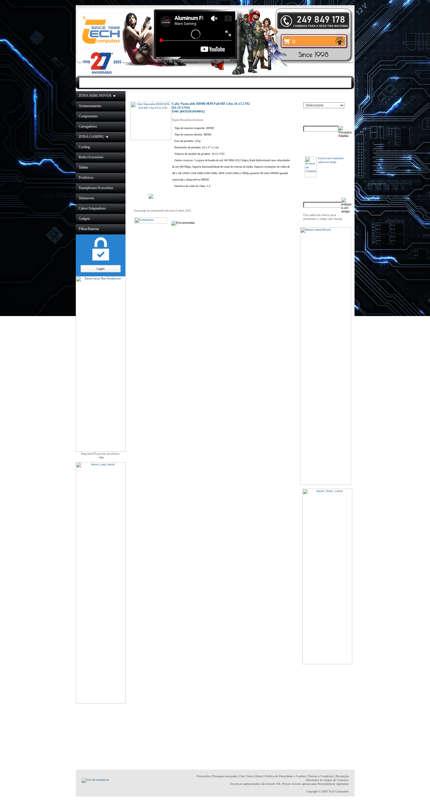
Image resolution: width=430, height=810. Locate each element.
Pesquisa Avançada (225, 776)
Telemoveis (86, 198)
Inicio (157, 96)
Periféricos (86, 178)
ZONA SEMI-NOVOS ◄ (97, 96)
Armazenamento (90, 106)
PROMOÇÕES (182, 82)
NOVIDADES (142, 82)
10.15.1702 (264, 96)
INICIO (112, 82)
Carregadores (88, 126)
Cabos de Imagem (236, 96)
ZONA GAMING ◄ (94, 137)
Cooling (84, 147)
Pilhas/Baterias (89, 229)
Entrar (259, 776)
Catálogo (173, 96)
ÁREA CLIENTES (228, 82)
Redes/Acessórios (91, 157)
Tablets (83, 167)
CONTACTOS (272, 82)
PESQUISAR (311, 82)
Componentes (88, 116)
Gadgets (84, 219)
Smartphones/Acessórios (96, 188)
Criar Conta (246, 776)
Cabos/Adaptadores (92, 208)
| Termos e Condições (320, 776)
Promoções (203, 776)
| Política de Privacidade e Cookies (284, 776)
